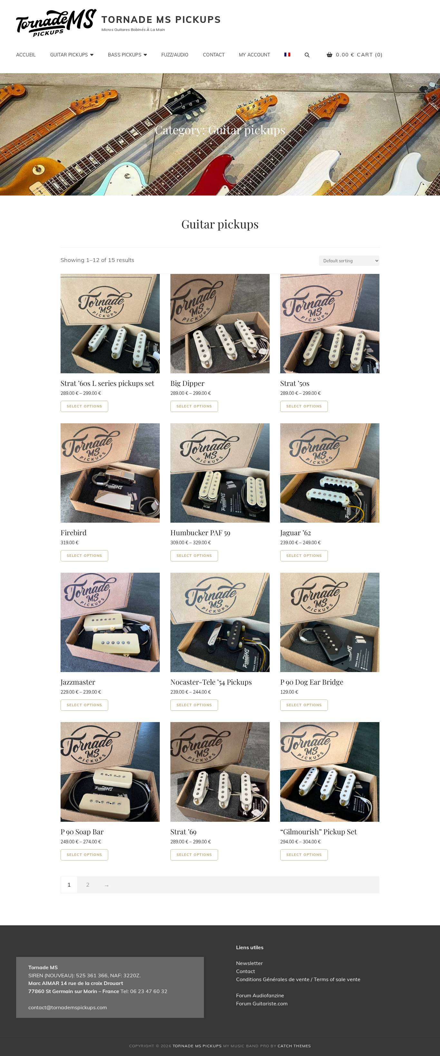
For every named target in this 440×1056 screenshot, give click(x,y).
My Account (254, 55)
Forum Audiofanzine (260, 995)
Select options (84, 406)
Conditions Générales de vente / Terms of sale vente (298, 979)
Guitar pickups (69, 55)
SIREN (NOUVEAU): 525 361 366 (68, 975)
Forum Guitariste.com (262, 1003)
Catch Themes (294, 1045)
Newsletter (249, 963)
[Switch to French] (287, 54)
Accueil (26, 55)
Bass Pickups (124, 55)
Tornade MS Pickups (161, 19)
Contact (214, 55)
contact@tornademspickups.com (67, 1007)
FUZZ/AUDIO (174, 55)
